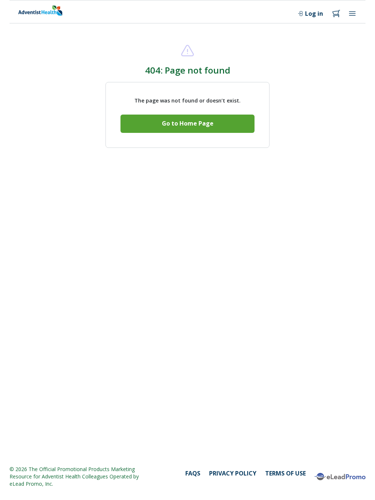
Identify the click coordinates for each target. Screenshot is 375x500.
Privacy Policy (232, 473)
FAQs (192, 473)
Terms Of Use (285, 473)
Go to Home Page (188, 123)
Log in (314, 14)
